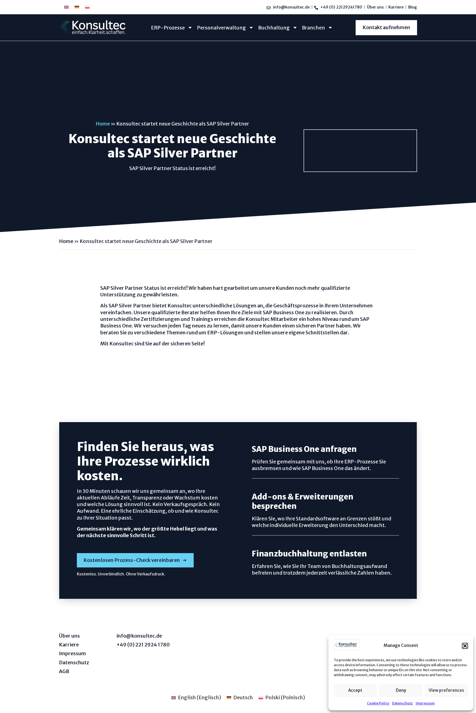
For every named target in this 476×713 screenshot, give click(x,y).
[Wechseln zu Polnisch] (87, 7)
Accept (355, 690)
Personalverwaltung (221, 27)
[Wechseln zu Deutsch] (77, 7)
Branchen (313, 27)
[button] (465, 646)
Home (103, 124)
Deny (401, 690)
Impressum (425, 703)
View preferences (446, 690)
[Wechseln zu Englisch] (66, 7)
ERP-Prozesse (168, 27)
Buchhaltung (274, 27)
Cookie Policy (378, 703)
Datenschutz (402, 703)
